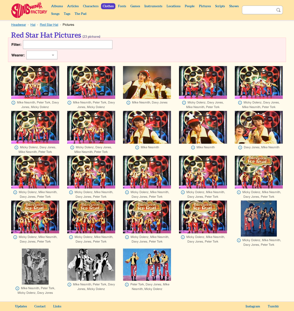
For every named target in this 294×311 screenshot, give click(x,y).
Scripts (220, 6)
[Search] (278, 10)
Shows (234, 6)
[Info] (13, 103)
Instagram (253, 306)
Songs (55, 13)
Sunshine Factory (29, 10)
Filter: (16, 44)
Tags (67, 13)
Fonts (122, 6)
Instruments (153, 6)
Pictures (205, 6)
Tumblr (273, 306)
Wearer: (18, 55)
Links (57, 306)
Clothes (108, 6)
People (190, 6)
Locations (173, 6)
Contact (40, 306)
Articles (73, 6)
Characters (90, 6)
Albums (57, 6)
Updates (21, 306)
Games (135, 6)
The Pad (80, 13)
